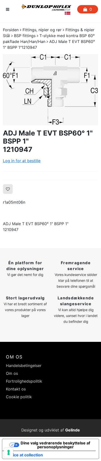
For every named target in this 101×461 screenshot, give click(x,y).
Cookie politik (19, 396)
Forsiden (11, 29)
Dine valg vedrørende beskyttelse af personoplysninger (55, 444)
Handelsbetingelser (23, 365)
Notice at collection (24, 454)
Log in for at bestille (21, 160)
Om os (12, 373)
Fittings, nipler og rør (42, 29)
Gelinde (72, 430)
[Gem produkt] (8, 189)
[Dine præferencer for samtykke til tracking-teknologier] (8, 452)
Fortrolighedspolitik (24, 381)
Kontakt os (16, 389)
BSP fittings (25, 35)
